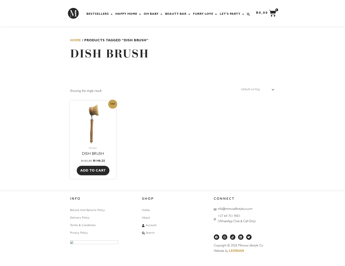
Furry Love (203, 14)
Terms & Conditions (83, 225)
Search (150, 233)
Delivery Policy (80, 218)
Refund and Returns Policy (87, 210)
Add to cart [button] (93, 171)
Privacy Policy (79, 233)
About (146, 218)
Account (151, 225)
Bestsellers (97, 14)
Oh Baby (151, 14)
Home (75, 40)
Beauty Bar (176, 14)
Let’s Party (230, 14)
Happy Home (126, 14)
